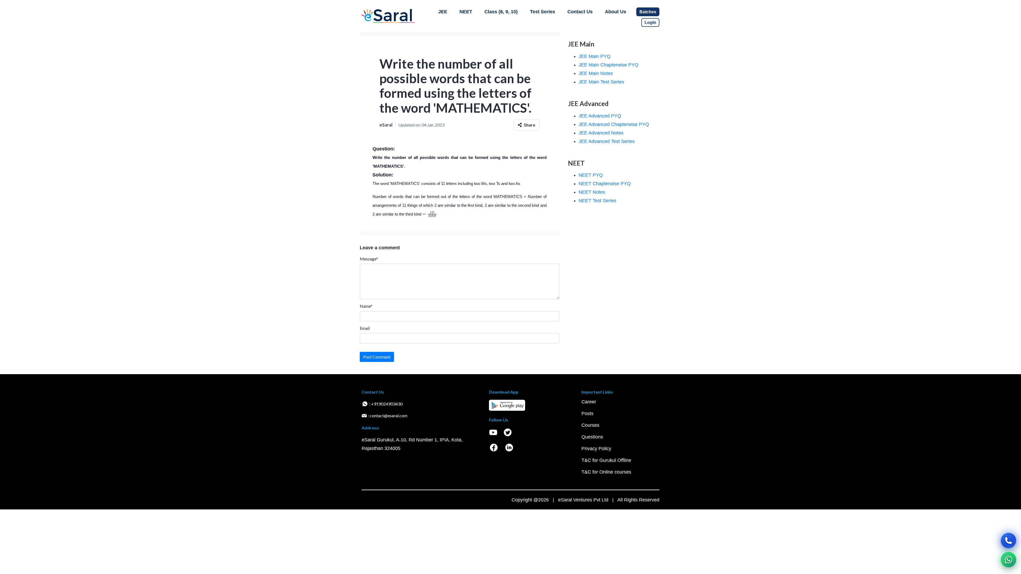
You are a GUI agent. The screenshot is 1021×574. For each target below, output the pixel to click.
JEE (442, 11)
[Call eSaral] (1008, 540)
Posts (587, 413)
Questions (592, 437)
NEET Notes (592, 192)
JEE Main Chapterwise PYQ (608, 64)
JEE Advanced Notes (601, 133)
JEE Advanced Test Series (607, 141)
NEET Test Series (597, 200)
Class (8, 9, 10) (501, 11)
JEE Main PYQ (594, 56)
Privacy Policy (596, 448)
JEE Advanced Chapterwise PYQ (614, 124)
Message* (369, 258)
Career (588, 401)
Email (365, 328)
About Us (615, 11)
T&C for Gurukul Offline (606, 460)
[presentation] (429, 214)
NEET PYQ (591, 175)
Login (650, 22)
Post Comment (377, 356)
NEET (465, 11)
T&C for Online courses (606, 472)
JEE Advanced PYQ (600, 116)
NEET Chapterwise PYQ (605, 183)
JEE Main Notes (596, 73)
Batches (647, 12)
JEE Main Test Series (601, 82)
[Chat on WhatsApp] (1008, 559)
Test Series (542, 11)
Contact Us (580, 11)
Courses (590, 425)
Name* (366, 306)
